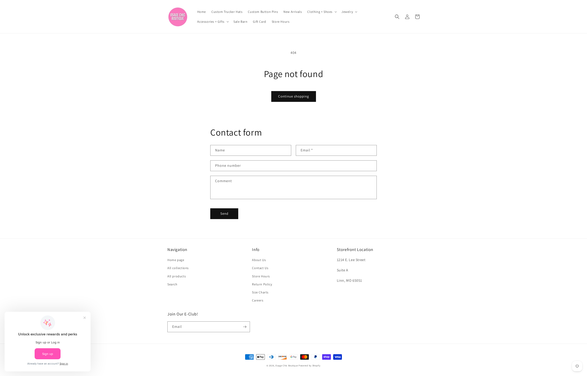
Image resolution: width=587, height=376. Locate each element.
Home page (175, 260)
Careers (257, 300)
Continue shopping (293, 96)
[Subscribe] (245, 326)
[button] (322, 12)
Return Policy (262, 284)
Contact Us (260, 268)
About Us (259, 260)
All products (176, 276)
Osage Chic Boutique (286, 365)
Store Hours (261, 276)
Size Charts (260, 292)
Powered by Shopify (310, 365)
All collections (178, 268)
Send (224, 213)
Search (172, 284)
